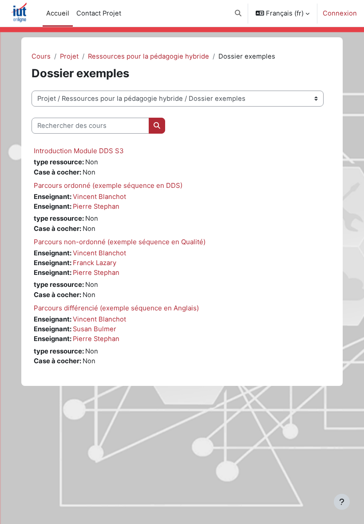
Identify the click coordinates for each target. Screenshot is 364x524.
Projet (69, 56)
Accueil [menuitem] (57, 13)
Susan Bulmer (94, 329)
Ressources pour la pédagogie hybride (148, 56)
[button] (238, 13)
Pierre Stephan (96, 206)
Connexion (340, 13)
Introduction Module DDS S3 (79, 151)
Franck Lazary (94, 263)
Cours (41, 56)
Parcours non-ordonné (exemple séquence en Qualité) (120, 242)
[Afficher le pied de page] (342, 502)
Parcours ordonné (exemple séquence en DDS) (108, 185)
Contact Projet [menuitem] (98, 13)
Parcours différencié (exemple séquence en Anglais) (116, 308)
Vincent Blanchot (99, 197)
